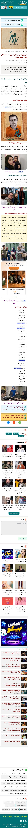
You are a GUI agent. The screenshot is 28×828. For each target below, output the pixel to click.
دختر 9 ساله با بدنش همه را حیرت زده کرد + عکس (20, 592)
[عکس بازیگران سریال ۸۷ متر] (14, 393)
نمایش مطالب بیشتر (14, 513)
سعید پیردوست (21, 328)
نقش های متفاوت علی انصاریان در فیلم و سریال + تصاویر (7, 507)
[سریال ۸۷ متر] (14, 126)
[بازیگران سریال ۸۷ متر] (14, 252)
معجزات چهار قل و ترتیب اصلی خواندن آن (18, 777)
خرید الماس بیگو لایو (8, 561)
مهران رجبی (23, 301)
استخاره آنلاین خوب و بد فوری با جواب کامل (14, 415)
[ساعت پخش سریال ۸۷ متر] (14, 196)
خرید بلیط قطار (6, 809)
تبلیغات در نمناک (7, 816)
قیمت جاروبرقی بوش (10, 806)
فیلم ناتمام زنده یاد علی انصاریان (7, 490)
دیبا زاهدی (20, 172)
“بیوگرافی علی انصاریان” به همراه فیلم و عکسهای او (20, 491)
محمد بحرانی (22, 360)
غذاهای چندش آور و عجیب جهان (8, 575)
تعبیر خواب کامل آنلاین (20, 802)
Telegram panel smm (9, 802)
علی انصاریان (17, 368)
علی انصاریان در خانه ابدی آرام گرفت (20, 506)
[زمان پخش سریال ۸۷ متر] (14, 162)
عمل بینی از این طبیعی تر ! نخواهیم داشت (15, 407)
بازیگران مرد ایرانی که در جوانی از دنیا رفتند (7, 455)
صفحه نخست (23, 816)
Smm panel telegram (21, 806)
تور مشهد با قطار (15, 809)
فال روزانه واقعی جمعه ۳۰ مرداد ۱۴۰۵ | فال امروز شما (13, 409)
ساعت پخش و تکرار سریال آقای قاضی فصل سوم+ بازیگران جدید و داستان (14, 773)
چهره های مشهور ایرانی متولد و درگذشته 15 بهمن (20, 456)
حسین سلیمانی (21, 323)
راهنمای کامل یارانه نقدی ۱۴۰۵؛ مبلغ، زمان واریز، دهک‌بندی (13, 418)
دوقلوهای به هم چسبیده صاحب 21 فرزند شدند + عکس (20, 609)
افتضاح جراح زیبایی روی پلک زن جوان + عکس (7, 592)
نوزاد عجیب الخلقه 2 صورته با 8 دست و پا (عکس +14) (20, 576)
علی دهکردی (8, 107)
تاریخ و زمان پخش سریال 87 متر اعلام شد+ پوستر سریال (14, 56)
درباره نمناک (16, 816)
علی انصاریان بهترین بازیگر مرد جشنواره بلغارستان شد (8, 473)
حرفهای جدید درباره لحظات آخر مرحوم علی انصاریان (20, 473)
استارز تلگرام (23, 809)
